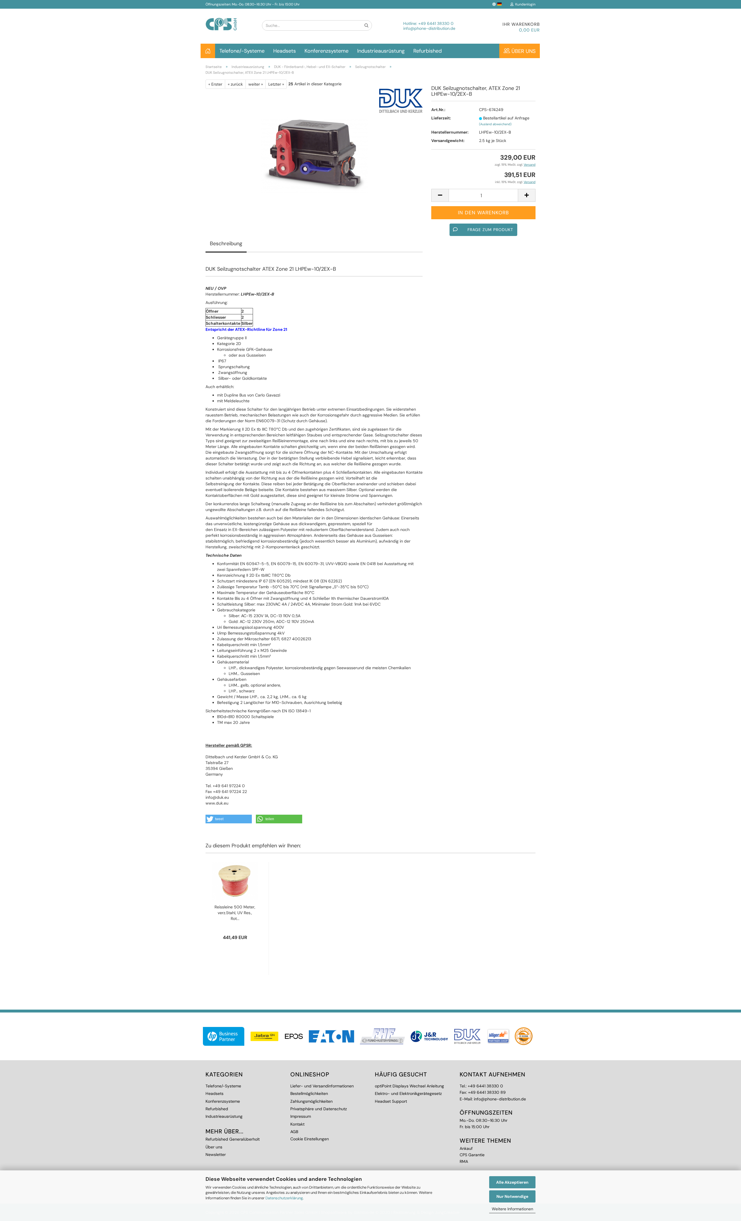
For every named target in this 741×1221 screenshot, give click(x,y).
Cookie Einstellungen (309, 1138)
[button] (229, 819)
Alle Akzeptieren (512, 1182)
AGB (294, 1131)
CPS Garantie (472, 1154)
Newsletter (216, 1154)
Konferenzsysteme (327, 50)
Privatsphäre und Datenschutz (318, 1108)
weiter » (255, 84)
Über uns (522, 51)
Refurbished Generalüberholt (233, 1139)
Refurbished (427, 50)
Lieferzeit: (441, 118)
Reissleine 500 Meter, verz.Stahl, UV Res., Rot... (234, 912)
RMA (464, 1161)
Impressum (300, 1116)
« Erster (215, 84)
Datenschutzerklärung (284, 1198)
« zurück (235, 84)
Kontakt (297, 1124)
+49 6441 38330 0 (436, 23)
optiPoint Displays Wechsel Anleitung (409, 1086)
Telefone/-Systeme (242, 50)
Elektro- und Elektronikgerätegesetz (408, 1093)
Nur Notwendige (512, 1196)
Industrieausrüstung (381, 50)
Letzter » (276, 84)
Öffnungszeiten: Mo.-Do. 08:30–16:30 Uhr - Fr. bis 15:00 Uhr (253, 4)
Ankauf (466, 1148)
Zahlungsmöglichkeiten (311, 1101)
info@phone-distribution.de (429, 28)
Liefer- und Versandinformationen (322, 1086)
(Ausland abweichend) (495, 124)
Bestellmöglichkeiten (309, 1093)
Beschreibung (226, 243)
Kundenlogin (524, 4)
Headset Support (391, 1101)
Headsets (284, 50)
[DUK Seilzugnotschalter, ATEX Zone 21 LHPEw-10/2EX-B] (314, 153)
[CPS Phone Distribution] (229, 19)
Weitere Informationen (512, 1208)
